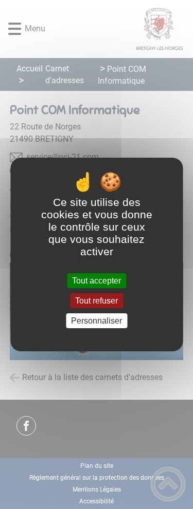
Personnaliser (96, 320)
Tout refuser (96, 300)
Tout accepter (96, 280)
